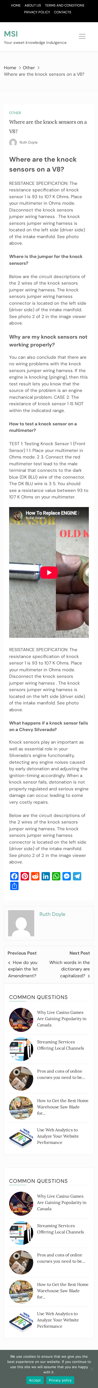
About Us (33, 5)
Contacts (62, 12)
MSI (11, 34)
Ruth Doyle (29, 142)
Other (15, 112)
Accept (35, 1380)
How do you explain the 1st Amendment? (23, 969)
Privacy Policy (37, 12)
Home (16, 5)
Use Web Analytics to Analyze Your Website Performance (58, 1136)
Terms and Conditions (64, 5)
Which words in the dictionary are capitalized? (69, 969)
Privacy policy (60, 1380)
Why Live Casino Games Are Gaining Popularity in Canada (62, 1018)
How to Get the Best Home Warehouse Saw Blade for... (63, 1107)
